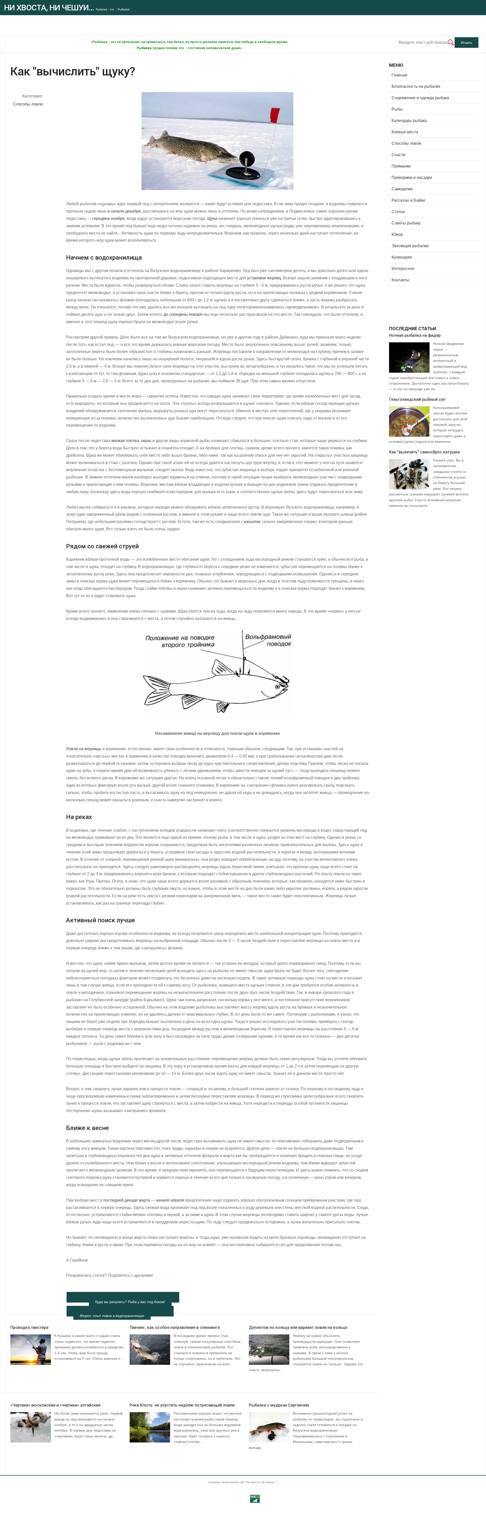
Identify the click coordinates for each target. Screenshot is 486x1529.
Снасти (398, 155)
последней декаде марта (126, 1200)
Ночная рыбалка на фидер (415, 335)
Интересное (403, 268)
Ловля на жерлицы (84, 749)
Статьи (398, 212)
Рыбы (397, 109)
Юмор (397, 234)
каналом (252, 521)
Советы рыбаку (406, 223)
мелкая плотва (125, 440)
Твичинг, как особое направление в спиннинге (175, 1327)
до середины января (183, 314)
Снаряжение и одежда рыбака (420, 98)
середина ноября (108, 218)
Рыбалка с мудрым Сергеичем (279, 1405)
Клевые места (405, 132)
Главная (399, 75)
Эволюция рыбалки (410, 246)
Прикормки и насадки (412, 177)
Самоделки (402, 189)
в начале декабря (124, 211)
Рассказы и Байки (408, 200)
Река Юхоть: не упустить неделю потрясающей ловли (182, 1405)
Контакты (400, 280)
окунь (146, 440)
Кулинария (402, 257)
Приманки (401, 166)
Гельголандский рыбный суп (417, 399)
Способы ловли (28, 104)
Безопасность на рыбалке (416, 86)
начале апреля (170, 1200)
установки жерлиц (264, 278)
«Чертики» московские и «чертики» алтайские (55, 1405)
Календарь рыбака (409, 120)
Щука (212, 218)
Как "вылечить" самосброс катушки (424, 452)
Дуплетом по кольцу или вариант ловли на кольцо (298, 1327)
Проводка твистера (29, 1327)
